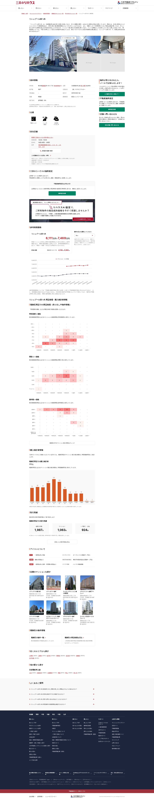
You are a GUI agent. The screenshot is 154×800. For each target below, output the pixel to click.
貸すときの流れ (88, 728)
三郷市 (40, 655)
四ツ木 (75, 673)
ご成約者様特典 (102, 727)
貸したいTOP (87, 722)
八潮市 (31, 655)
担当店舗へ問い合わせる (112, 125)
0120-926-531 (47, 151)
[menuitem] (24, 8)
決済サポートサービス (104, 741)
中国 (59, 714)
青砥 (59, 673)
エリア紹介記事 (33, 760)
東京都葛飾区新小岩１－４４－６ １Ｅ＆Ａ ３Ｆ (49, 145)
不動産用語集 (101, 732)
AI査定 (54, 728)
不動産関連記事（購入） (35, 757)
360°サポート (102, 730)
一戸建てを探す (33, 731)
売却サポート (55, 743)
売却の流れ (55, 745)
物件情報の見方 (116, 748)
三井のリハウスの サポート (103, 723)
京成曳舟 (50, 673)
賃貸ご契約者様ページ (118, 734)
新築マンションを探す (35, 728)
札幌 (48, 714)
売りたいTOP (55, 722)
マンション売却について (58, 731)
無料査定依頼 (112, 109)
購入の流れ (32, 751)
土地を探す (32, 737)
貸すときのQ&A (88, 731)
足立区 (68, 655)
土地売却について (56, 737)
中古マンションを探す (35, 725)
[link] (53, 54)
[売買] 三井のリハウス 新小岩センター (42, 137)
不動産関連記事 (116, 737)
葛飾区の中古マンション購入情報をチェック (62, 443)
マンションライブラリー (118, 722)
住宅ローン (115, 725)
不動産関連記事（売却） (58, 751)
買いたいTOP (32, 722)
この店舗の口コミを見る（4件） (40, 155)
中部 (42, 714)
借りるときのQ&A (77, 728)
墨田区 (58, 655)
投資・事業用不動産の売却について (61, 740)
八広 (30, 673)
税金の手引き (115, 731)
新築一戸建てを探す (34, 734)
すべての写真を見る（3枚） (69, 38)
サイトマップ (115, 740)
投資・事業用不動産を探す (36, 740)
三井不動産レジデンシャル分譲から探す (39, 745)
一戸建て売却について (58, 734)
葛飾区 (44, 85)
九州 (64, 714)
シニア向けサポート (103, 738)
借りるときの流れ (77, 725)
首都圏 (31, 714)
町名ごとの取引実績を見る (62, 542)
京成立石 (39, 673)
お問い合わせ (115, 743)
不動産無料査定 (56, 725)
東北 (53, 714)
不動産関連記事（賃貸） (90, 734)
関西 (37, 714)
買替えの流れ (32, 754)
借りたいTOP (76, 722)
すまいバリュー (116, 745)
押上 (66, 673)
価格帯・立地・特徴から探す (36, 743)
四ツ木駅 (83, 85)
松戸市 (49, 655)
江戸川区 (31, 658)
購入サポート (32, 748)
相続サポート (101, 735)
